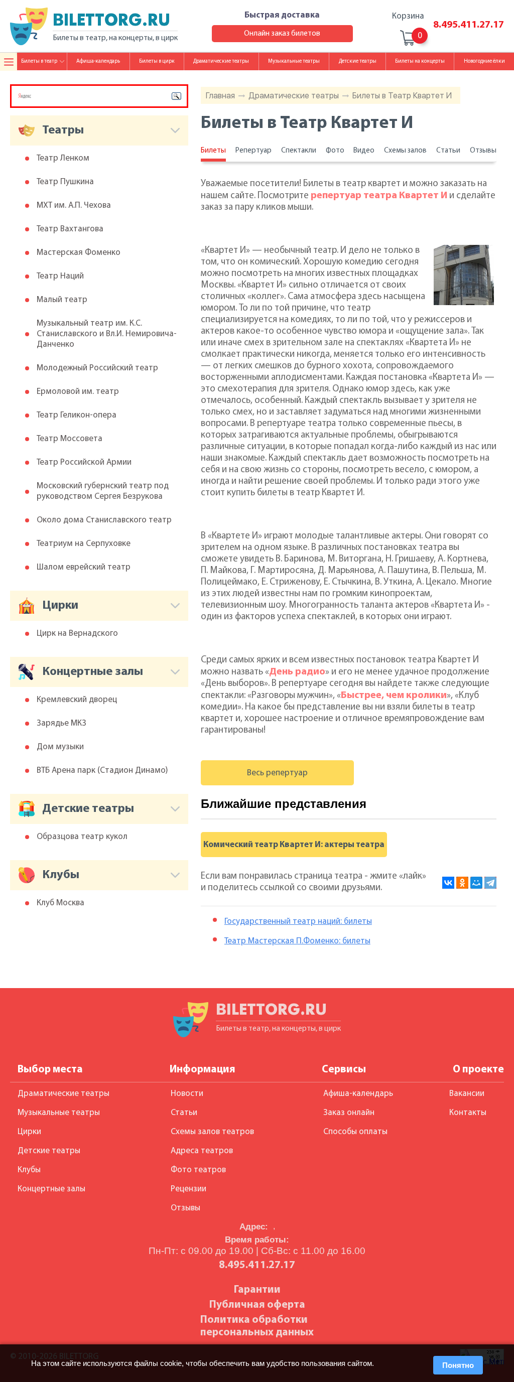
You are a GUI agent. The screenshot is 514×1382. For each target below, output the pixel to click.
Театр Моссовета (69, 439)
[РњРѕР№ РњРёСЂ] (476, 883)
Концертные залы (51, 1189)
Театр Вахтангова (70, 229)
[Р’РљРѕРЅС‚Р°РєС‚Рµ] (448, 883)
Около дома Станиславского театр (104, 520)
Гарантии (257, 1290)
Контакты (467, 1113)
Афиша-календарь (98, 61)
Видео (363, 151)
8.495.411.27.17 (468, 25)
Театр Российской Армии (84, 462)
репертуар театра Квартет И (379, 196)
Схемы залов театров (212, 1132)
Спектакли (298, 151)
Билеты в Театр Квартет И (402, 95)
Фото (335, 151)
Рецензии (188, 1189)
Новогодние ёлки (484, 61)
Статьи (448, 151)
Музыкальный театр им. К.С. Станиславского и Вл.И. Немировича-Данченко (107, 334)
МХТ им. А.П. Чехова (74, 205)
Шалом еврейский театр (84, 567)
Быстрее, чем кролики (394, 695)
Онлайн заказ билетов (282, 34)
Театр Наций (60, 276)
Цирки (29, 1132)
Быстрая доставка (282, 15)
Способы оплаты (355, 1132)
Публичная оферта (257, 1305)
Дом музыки (60, 747)
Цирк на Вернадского (77, 633)
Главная (220, 95)
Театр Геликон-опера (76, 415)
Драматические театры (293, 95)
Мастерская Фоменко (78, 252)
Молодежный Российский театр (97, 368)
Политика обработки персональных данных (257, 1326)
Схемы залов (405, 151)
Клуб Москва (60, 903)
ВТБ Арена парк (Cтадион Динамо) (102, 770)
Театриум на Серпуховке (84, 543)
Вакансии (466, 1093)
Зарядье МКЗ (61, 723)
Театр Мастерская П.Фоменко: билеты (297, 941)
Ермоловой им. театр (78, 391)
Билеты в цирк (157, 61)
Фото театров (198, 1170)
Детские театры (357, 61)
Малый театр (62, 300)
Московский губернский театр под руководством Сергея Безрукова (103, 491)
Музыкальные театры (294, 61)
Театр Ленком (63, 158)
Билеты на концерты (420, 61)
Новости (187, 1093)
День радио (297, 672)
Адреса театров (202, 1151)
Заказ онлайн (348, 1113)
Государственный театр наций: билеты (298, 921)
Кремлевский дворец (77, 700)
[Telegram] (490, 883)
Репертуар (253, 151)
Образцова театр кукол (82, 837)
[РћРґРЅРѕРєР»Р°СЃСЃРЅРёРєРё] (462, 883)
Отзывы (483, 151)
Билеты (213, 151)
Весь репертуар (277, 773)
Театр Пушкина (65, 182)
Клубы (29, 1170)
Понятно (458, 1365)
